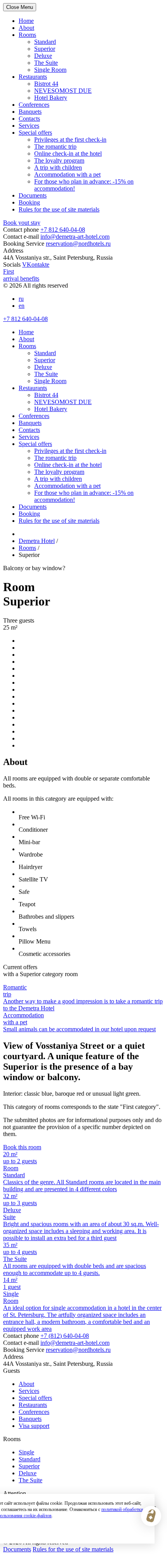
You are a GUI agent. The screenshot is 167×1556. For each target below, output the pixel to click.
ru (21, 298)
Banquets (30, 111)
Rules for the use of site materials (59, 209)
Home (26, 20)
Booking (29, 202)
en (21, 305)
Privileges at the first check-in (70, 139)
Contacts (29, 118)
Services (29, 125)
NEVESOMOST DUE (63, 90)
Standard (45, 41)
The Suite (46, 62)
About (26, 27)
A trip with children (58, 167)
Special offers (35, 132)
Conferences (34, 104)
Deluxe (43, 55)
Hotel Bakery (50, 97)
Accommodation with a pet (67, 174)
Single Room (50, 69)
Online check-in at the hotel (68, 153)
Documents (33, 195)
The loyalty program (59, 160)
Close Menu (19, 7)
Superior (44, 48)
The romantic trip (55, 146)
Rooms (27, 34)
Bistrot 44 (46, 83)
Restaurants (33, 76)
